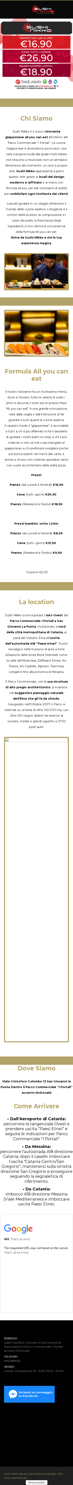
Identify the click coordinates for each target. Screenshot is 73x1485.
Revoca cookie (36, 1482)
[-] (43, 9)
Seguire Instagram (39, 1447)
